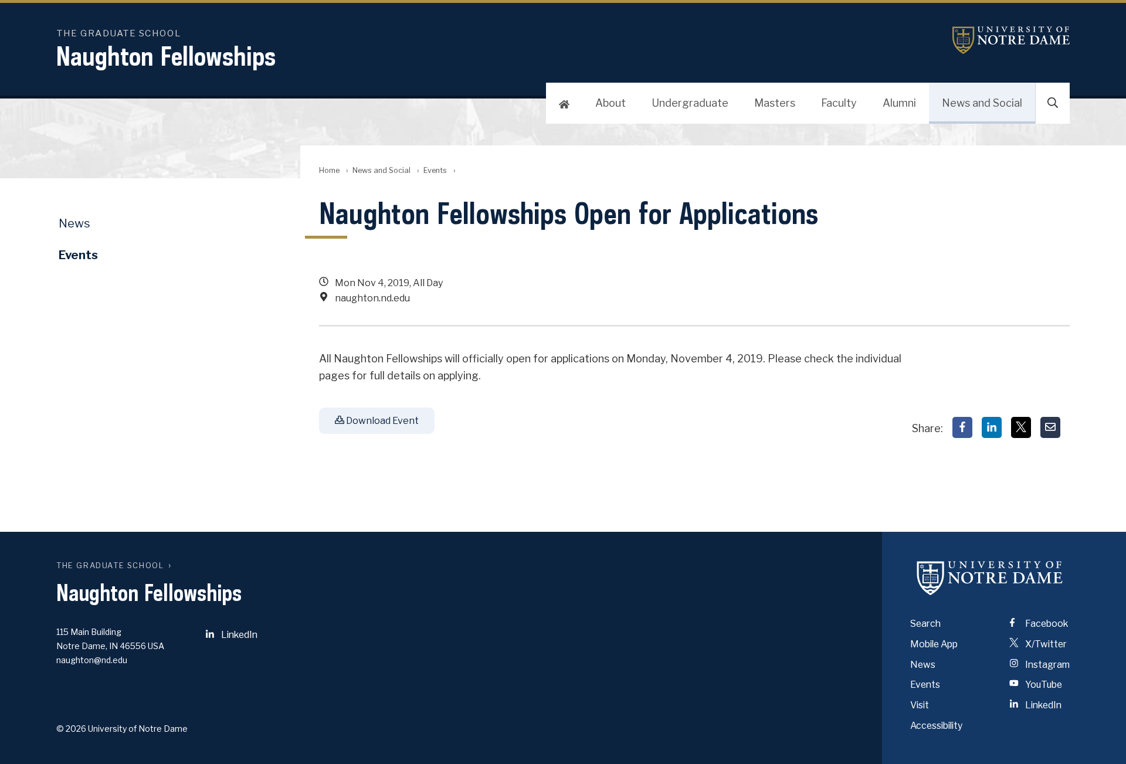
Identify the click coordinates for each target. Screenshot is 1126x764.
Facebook (1045, 623)
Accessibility (936, 725)
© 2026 (71, 729)
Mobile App (934, 644)
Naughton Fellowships (166, 56)
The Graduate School (110, 565)
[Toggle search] (1053, 103)
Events (435, 170)
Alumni (899, 103)
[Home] (564, 103)
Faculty (839, 103)
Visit (919, 705)
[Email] (1050, 427)
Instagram (1046, 664)
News (74, 223)
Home (329, 170)
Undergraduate (690, 103)
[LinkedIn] (992, 427)
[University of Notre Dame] (990, 577)
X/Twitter (1045, 644)
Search (925, 623)
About (610, 103)
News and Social (982, 103)
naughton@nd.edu (91, 660)
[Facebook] (962, 427)
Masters (774, 103)
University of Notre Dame (1011, 40)
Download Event (381, 420)
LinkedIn (238, 634)
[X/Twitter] (1021, 427)
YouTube (1042, 684)
